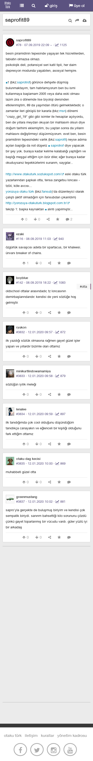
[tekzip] (6, 82)
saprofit (60, 139)
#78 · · (41, 45)
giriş (53, 5)
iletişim (31, 735)
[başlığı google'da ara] (77, 20)
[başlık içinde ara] (70, 20)
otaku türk (13, 735)
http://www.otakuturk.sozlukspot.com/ (33, 174)
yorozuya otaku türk (20, 191)
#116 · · (40, 239)
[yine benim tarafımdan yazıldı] (46, 209)
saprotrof (23, 82)
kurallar (47, 735)
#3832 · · (40, 332)
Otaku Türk (7, 5)
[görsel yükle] (84, 20)
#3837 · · (40, 501)
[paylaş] (48, 219)
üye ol (79, 5)
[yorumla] (69, 263)
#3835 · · (40, 463)
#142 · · (40, 282)
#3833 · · (40, 376)
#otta (83, 286)
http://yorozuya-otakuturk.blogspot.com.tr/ (36, 203)
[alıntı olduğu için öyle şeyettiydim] (49, 145)
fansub (47, 191)
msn (62, 111)
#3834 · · (40, 414)
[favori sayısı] (58, 219)
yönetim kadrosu (72, 735)
